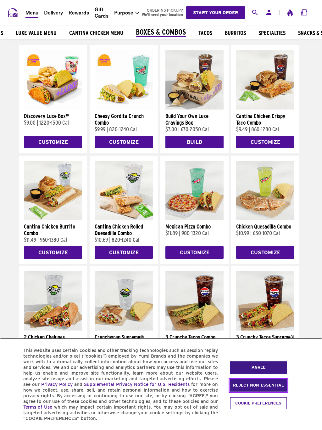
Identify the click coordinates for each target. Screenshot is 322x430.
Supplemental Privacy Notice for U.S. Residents (137, 384)
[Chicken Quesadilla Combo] (265, 218)
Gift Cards (101, 12)
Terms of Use (38, 407)
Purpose (123, 12)
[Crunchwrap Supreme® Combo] (124, 328)
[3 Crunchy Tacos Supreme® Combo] (265, 328)
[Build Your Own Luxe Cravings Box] (194, 107)
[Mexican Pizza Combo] (194, 218)
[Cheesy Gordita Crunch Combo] (124, 107)
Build (194, 142)
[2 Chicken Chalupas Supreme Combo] (53, 328)
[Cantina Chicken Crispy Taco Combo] (265, 107)
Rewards (79, 12)
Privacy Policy (57, 384)
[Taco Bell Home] (13, 12)
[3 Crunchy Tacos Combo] (194, 328)
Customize (53, 142)
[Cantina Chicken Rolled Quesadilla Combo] (124, 218)
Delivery (53, 12)
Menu (31, 12)
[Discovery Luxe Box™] (53, 107)
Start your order (215, 12)
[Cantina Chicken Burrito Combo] (53, 218)
